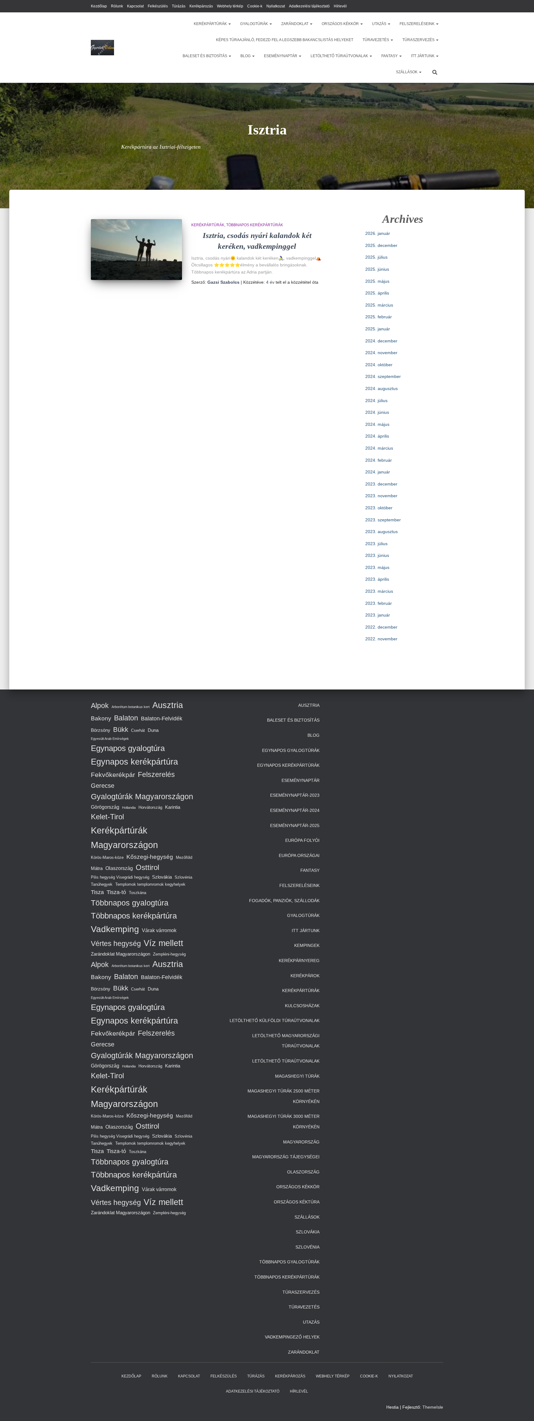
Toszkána (137, 892)
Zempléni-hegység (169, 954)
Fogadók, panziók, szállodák (284, 900)
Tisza (97, 892)
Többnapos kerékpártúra (134, 915)
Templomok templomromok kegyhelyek (150, 884)
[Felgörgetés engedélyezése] (522, 1408)
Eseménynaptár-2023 (295, 795)
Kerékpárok (305, 975)
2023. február (378, 603)
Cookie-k (254, 6)
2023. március (379, 591)
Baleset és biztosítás (205, 56)
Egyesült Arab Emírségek (110, 738)
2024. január (377, 471)
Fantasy (390, 56)
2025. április (377, 293)
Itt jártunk (423, 56)
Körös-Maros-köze (107, 857)
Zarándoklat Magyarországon (120, 954)
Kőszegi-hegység (149, 857)
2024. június (377, 412)
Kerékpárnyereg (299, 960)
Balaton (126, 718)
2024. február (378, 460)
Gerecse (102, 785)
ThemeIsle (432, 1407)
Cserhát (138, 730)
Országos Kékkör (341, 24)
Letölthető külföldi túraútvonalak (275, 1020)
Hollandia (129, 807)
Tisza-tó (116, 892)
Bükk (120, 729)
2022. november (381, 638)
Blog (246, 56)
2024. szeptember (383, 376)
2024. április (377, 436)
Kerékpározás (201, 6)
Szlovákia (162, 877)
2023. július (376, 543)
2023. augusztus (381, 531)
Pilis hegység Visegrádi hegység (120, 877)
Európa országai (299, 855)
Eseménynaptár (281, 56)
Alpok (100, 706)
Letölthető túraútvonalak (340, 56)
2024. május (377, 424)
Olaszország (119, 868)
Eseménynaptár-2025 (295, 825)
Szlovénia (183, 877)
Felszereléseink (417, 24)
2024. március (379, 448)
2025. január (377, 328)
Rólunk (117, 6)
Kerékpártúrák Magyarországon (124, 837)
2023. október (378, 507)
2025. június (377, 269)
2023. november (381, 495)
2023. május (377, 567)
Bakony (101, 718)
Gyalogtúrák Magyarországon (142, 796)
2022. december (381, 627)
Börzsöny (100, 730)
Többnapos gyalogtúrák (289, 1261)
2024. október (378, 364)
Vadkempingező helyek (292, 1336)
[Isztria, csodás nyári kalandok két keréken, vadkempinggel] (136, 249)
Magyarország (301, 1141)
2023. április (377, 579)
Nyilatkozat (275, 6)
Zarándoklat (295, 24)
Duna (153, 730)
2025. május (377, 281)
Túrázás (178, 6)
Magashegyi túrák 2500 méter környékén (284, 1096)
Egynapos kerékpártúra (134, 761)
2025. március (379, 305)
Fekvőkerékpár (113, 774)
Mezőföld (184, 857)
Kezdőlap (99, 6)
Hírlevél (340, 6)
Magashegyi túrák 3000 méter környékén (284, 1121)
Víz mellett (163, 943)
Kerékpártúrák (211, 24)
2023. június (377, 555)
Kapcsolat (135, 6)
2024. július (376, 400)
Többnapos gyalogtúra (129, 902)
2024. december (381, 340)
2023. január (377, 615)
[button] (229, 24)
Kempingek (307, 945)
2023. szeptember (383, 519)
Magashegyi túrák (297, 1076)
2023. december (381, 483)
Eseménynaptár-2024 (295, 810)
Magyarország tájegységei (286, 1156)
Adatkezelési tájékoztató (309, 6)
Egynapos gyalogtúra (128, 748)
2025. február (378, 316)
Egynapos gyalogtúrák (291, 750)
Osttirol (147, 867)
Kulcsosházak (302, 1005)
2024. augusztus (381, 388)
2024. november (381, 352)
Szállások (407, 72)
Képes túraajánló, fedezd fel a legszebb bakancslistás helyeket (284, 40)
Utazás (379, 24)
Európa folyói (302, 840)
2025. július (376, 257)
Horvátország (150, 807)
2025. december (381, 245)
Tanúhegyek (101, 884)
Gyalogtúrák (254, 24)
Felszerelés (156, 774)
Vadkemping (115, 929)
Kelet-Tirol (107, 816)
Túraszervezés (418, 40)
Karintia (172, 807)
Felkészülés (158, 6)
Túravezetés (376, 40)
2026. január (377, 233)
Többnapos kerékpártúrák (254, 225)
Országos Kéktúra (297, 1201)
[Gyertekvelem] (102, 47)
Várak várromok (159, 930)
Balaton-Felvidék (161, 718)
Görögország (105, 807)
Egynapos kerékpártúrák (288, 765)
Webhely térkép (230, 6)
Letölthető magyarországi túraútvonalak (286, 1041)
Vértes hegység (116, 944)
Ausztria (167, 705)
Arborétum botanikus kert (131, 707)
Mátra (97, 868)
